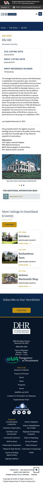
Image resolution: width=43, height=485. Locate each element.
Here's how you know (28, 3)
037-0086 (22, 232)
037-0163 (22, 271)
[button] (36, 14)
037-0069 (22, 250)
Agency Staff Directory (22, 472)
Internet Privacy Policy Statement (17, 474)
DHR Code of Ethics (26, 470)
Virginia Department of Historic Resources (25, 1)
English (5, 7)
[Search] (40, 14)
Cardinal (34, 474)
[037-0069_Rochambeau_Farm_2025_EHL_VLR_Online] (10, 257)
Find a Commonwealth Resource (28, 7)
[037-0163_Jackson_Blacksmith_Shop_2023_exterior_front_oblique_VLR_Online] (10, 279)
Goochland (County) (9, 44)
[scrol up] (36, 470)
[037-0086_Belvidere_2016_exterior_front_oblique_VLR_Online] (10, 238)
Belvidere (24, 236)
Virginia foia (14, 470)
